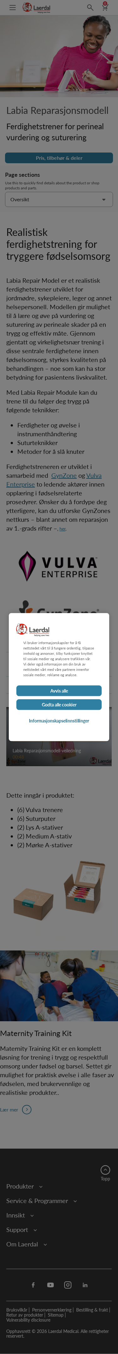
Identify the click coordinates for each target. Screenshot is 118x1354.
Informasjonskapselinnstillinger (59, 720)
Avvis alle (59, 691)
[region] (59, 677)
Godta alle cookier (59, 704)
